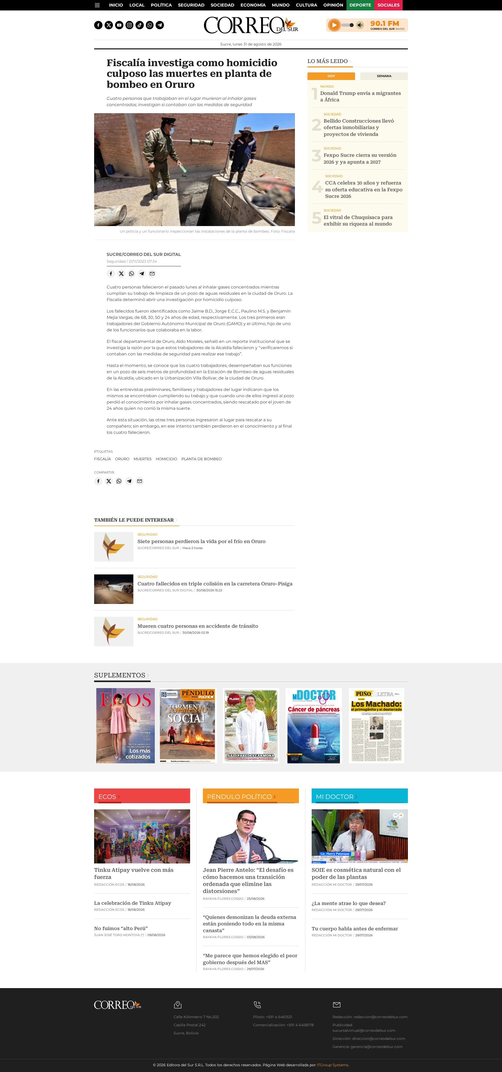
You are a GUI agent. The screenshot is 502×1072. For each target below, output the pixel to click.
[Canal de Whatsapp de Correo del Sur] (150, 25)
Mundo (281, 5)
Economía (253, 5)
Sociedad (222, 5)
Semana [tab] (384, 76)
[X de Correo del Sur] (109, 25)
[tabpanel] (125, 725)
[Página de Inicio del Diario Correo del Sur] (251, 25)
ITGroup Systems (332, 1065)
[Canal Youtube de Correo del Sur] (119, 25)
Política (161, 5)
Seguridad (191, 5)
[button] (194, 170)
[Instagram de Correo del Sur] (129, 25)
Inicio (116, 5)
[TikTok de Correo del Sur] (139, 25)
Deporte (360, 5)
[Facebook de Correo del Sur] (98, 25)
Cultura (306, 5)
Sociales (389, 5)
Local (137, 5)
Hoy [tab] (331, 76)
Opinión (333, 5)
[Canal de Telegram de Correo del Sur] (160, 25)
